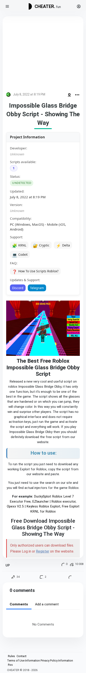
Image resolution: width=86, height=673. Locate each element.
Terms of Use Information (23, 660)
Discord (17, 288)
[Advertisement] (43, 55)
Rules (11, 656)
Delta (63, 245)
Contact (21, 656)
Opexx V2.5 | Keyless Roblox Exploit (33, 506)
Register (42, 551)
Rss (10, 664)
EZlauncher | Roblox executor (54, 501)
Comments (19, 604)
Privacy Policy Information (57, 660)
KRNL (19, 245)
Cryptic (41, 245)
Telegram (37, 288)
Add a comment (47, 604)
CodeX (20, 254)
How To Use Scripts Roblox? (35, 271)
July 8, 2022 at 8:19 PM (29, 94)
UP (8, 565)
